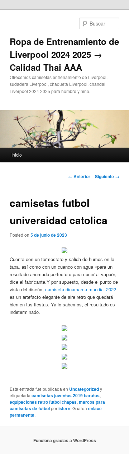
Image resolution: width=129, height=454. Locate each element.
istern (64, 408)
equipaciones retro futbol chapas (43, 402)
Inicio (16, 155)
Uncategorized (84, 389)
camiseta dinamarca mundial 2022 (80, 289)
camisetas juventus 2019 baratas (66, 395)
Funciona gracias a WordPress (64, 440)
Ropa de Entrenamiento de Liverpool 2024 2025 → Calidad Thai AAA (64, 54)
